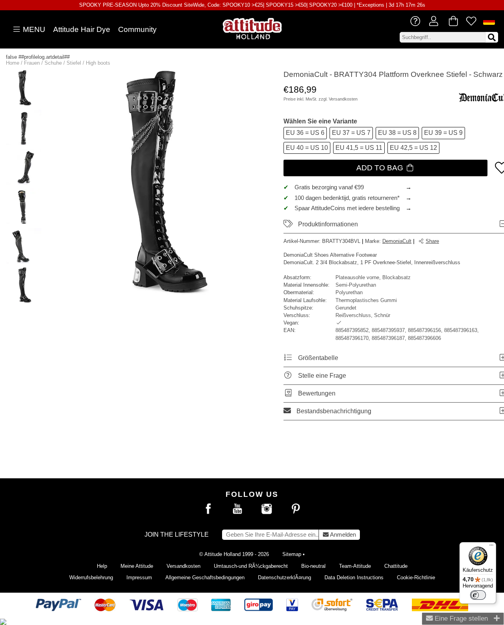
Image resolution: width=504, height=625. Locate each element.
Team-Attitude (355, 566)
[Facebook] (208, 509)
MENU (33, 29)
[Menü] (491, 547)
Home (12, 63)
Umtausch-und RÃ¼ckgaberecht (251, 566)
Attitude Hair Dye (81, 29)
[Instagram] (266, 509)
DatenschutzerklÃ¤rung (284, 577)
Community (137, 29)
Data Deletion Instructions (354, 577)
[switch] (478, 595)
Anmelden (342, 535)
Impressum (139, 577)
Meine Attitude (136, 566)
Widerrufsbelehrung (91, 577)
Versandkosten (343, 99)
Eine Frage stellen (460, 618)
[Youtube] (237, 509)
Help (102, 566)
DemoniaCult (396, 241)
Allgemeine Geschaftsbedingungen (205, 577)
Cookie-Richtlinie (416, 577)
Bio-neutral (313, 566)
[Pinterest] (295, 509)
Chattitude (396, 566)
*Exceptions (370, 5)
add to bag (380, 168)
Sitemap (291, 554)
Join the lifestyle (177, 534)
